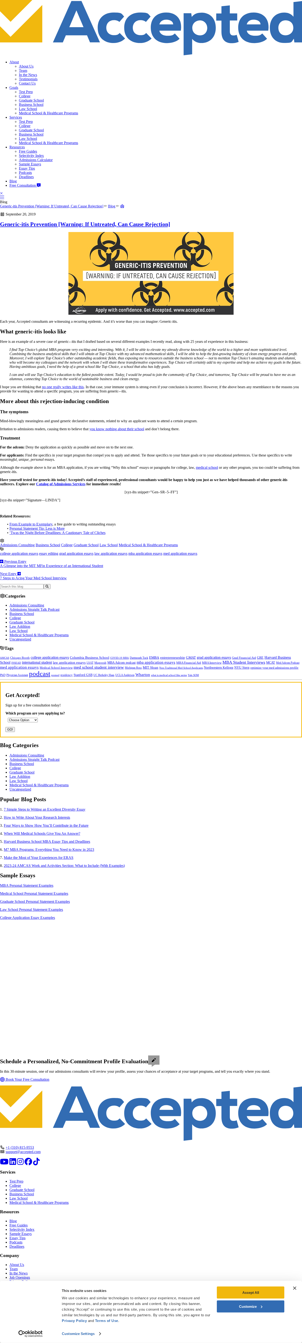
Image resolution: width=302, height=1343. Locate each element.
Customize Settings (78, 1334)
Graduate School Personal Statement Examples (35, 902)
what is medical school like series (169, 675)
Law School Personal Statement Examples (31, 910)
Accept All (250, 1293)
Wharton (142, 674)
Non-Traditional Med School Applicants (181, 667)
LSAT (90, 662)
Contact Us (27, 83)
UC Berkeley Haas (103, 675)
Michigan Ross (133, 667)
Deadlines (26, 177)
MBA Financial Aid (188, 662)
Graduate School (31, 100)
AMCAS (4, 657)
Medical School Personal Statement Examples (34, 893)
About (14, 62)
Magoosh (100, 662)
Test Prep (26, 92)
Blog (13, 181)
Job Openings (19, 1277)
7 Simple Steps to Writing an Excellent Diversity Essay (44, 809)
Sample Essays (30, 164)
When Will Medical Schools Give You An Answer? (42, 833)
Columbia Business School (89, 657)
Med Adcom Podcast (287, 662)
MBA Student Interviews (243, 662)
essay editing (48, 553)
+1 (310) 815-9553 (20, 1147)
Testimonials (28, 79)
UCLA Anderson (124, 675)
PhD (2, 675)
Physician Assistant (17, 675)
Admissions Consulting (17, 545)
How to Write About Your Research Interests (37, 817)
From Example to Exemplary (30, 524)
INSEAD (16, 662)
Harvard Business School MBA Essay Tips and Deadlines (47, 841)
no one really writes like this (63, 387)
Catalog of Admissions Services (60, 484)
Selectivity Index (31, 156)
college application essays (19, 553)
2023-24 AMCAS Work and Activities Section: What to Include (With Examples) (64, 866)
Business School (31, 105)
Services (15, 117)
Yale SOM (193, 675)
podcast (39, 673)
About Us (26, 66)
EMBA (154, 657)
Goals (13, 88)
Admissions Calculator (36, 160)
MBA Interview (212, 662)
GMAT (191, 657)
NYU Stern (241, 667)
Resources (17, 147)
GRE (260, 657)
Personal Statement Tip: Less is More (37, 528)
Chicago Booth (20, 657)
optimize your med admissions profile (274, 667)
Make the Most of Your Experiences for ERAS (38, 858)
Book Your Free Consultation (27, 1079)
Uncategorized (20, 639)
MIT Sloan (150, 667)
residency (66, 675)
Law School (28, 109)
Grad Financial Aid (244, 657)
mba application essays (145, 553)
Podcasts (25, 173)
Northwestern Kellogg (218, 667)
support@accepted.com (23, 1152)
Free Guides (28, 151)
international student (37, 662)
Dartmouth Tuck (139, 657)
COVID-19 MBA (119, 657)
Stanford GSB (83, 675)
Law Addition (19, 626)
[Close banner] (294, 1288)
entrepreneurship (172, 657)
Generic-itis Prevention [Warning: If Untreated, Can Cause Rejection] (51, 206)
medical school (207, 467)
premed (55, 675)
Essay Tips (27, 168)
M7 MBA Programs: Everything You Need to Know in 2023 (49, 850)
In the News (28, 75)
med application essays (180, 553)
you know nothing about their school (116, 429)
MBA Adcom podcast (121, 662)
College (24, 96)
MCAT (270, 662)
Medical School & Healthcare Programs (48, 113)
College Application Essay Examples (27, 918)
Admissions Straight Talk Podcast (34, 609)
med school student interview (99, 667)
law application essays (110, 553)
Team (23, 71)
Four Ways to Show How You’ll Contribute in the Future (46, 825)
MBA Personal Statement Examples (26, 885)
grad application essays (76, 553)
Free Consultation (23, 185)
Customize (248, 1306)
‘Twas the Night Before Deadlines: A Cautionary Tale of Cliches (57, 533)
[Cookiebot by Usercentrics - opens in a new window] (30, 1333)
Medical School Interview (56, 667)
